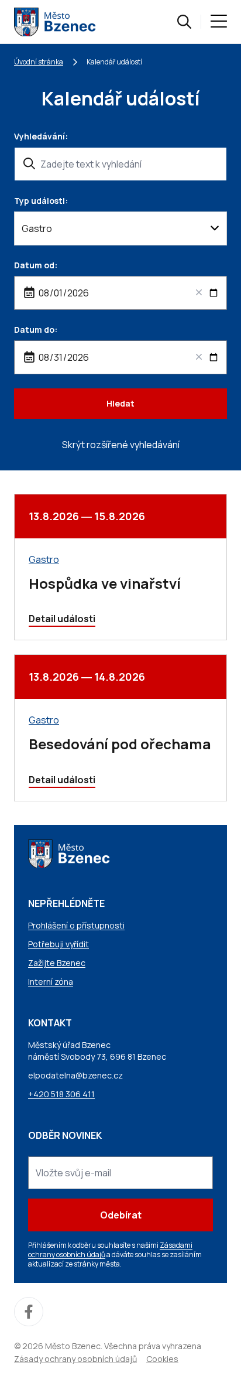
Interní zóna (50, 981)
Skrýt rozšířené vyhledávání (121, 444)
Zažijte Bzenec (56, 962)
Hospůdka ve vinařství (105, 583)
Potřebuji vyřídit (58, 944)
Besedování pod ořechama (120, 743)
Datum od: (35, 265)
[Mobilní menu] (219, 22)
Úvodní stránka (38, 62)
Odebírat (121, 1215)
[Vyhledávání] (184, 22)
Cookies (162, 1358)
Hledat (120, 403)
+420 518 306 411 (61, 1094)
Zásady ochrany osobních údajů (75, 1358)
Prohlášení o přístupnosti (76, 925)
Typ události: (41, 200)
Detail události (62, 618)
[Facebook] (28, 1311)
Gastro (44, 559)
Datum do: (35, 329)
